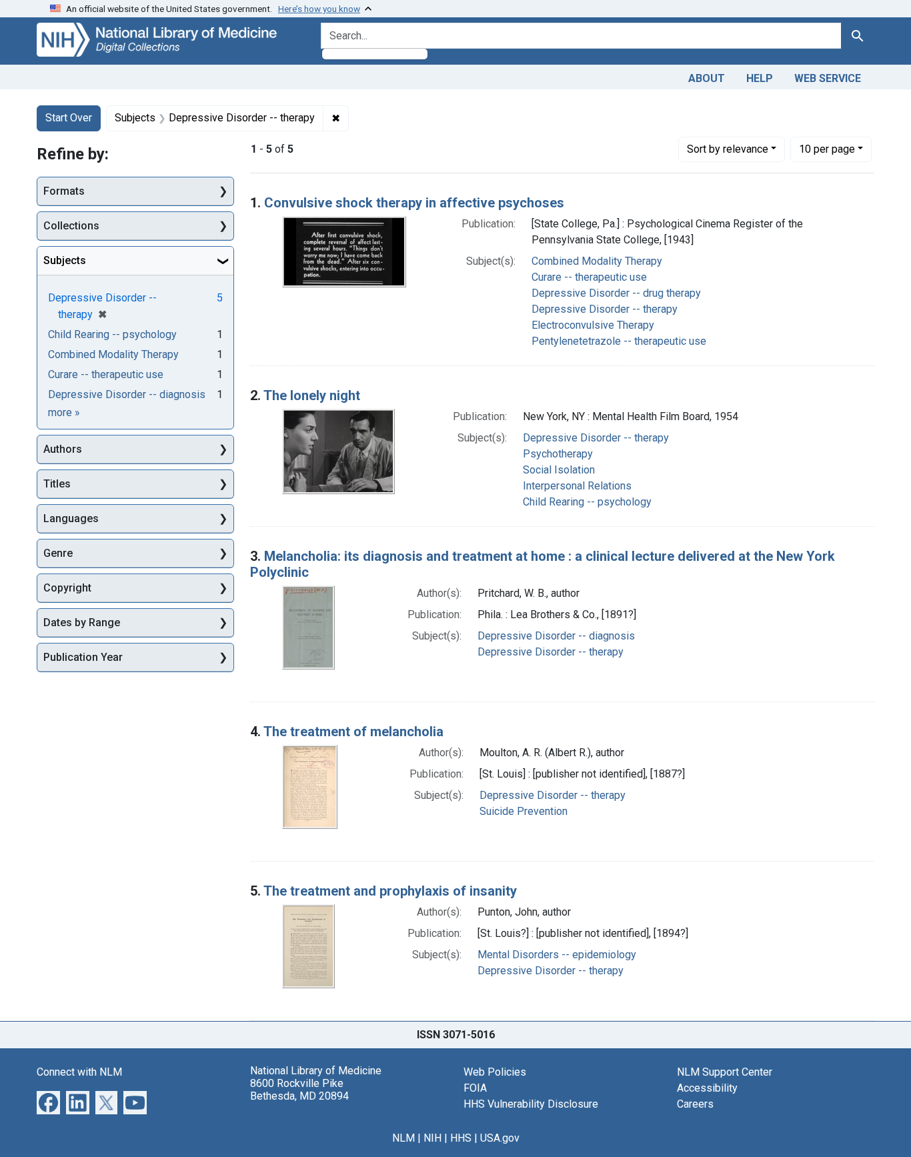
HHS (461, 1138)
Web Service (827, 78)
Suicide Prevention (524, 811)
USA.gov (500, 1138)
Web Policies (495, 1072)
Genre (58, 553)
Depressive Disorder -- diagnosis (556, 636)
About (706, 78)
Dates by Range (81, 622)
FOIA (475, 1088)
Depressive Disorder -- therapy (605, 309)
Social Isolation (559, 469)
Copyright (67, 588)
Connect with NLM (79, 1072)
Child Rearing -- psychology (587, 501)
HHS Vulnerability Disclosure (531, 1104)
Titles (57, 483)
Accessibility (707, 1088)
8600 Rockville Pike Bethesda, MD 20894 (299, 1089)
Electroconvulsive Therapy (593, 325)
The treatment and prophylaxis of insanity (390, 891)
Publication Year (83, 657)
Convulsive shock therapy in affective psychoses (414, 203)
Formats (64, 191)
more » (64, 412)
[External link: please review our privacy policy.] (48, 1101)
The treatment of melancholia (353, 732)
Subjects (64, 260)
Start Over (68, 117)
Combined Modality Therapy (597, 261)
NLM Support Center (724, 1072)
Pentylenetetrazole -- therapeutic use (619, 341)
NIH (432, 1138)
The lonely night (311, 395)
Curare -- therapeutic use (589, 277)
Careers (695, 1104)
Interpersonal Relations (577, 485)
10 (827, 148)
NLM (403, 1138)
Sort (727, 149)
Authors (62, 449)
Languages (71, 518)
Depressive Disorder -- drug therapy (616, 293)
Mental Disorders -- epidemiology (557, 954)
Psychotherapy (558, 453)
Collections (71, 225)
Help (759, 78)
